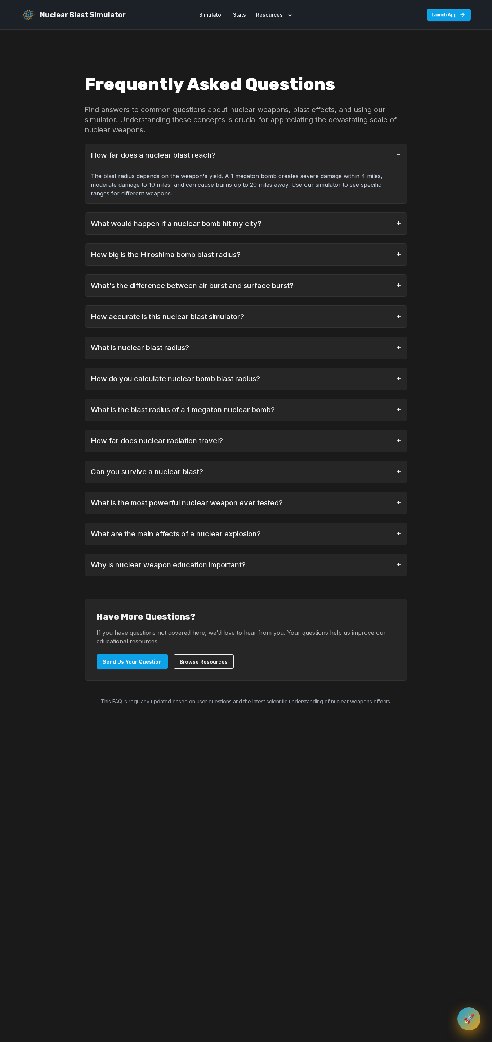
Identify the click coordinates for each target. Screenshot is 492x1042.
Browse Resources (204, 662)
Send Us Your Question (132, 662)
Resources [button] (269, 15)
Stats (239, 15)
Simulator (211, 15)
